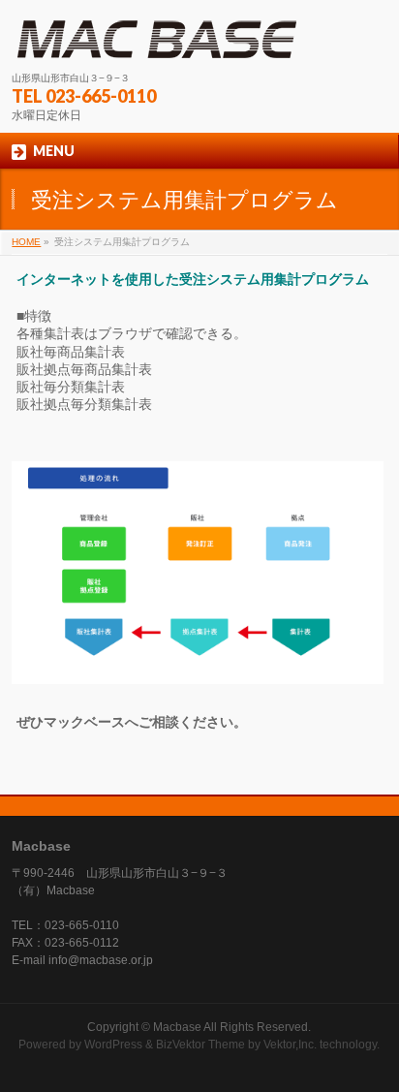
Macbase (177, 1027)
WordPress (113, 1044)
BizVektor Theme (200, 1044)
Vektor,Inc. (290, 1044)
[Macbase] (157, 39)
